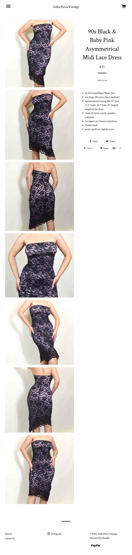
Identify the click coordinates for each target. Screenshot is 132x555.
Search (8, 533)
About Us (10, 538)
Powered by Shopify (99, 538)
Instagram (56, 533)
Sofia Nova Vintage (66, 7)
